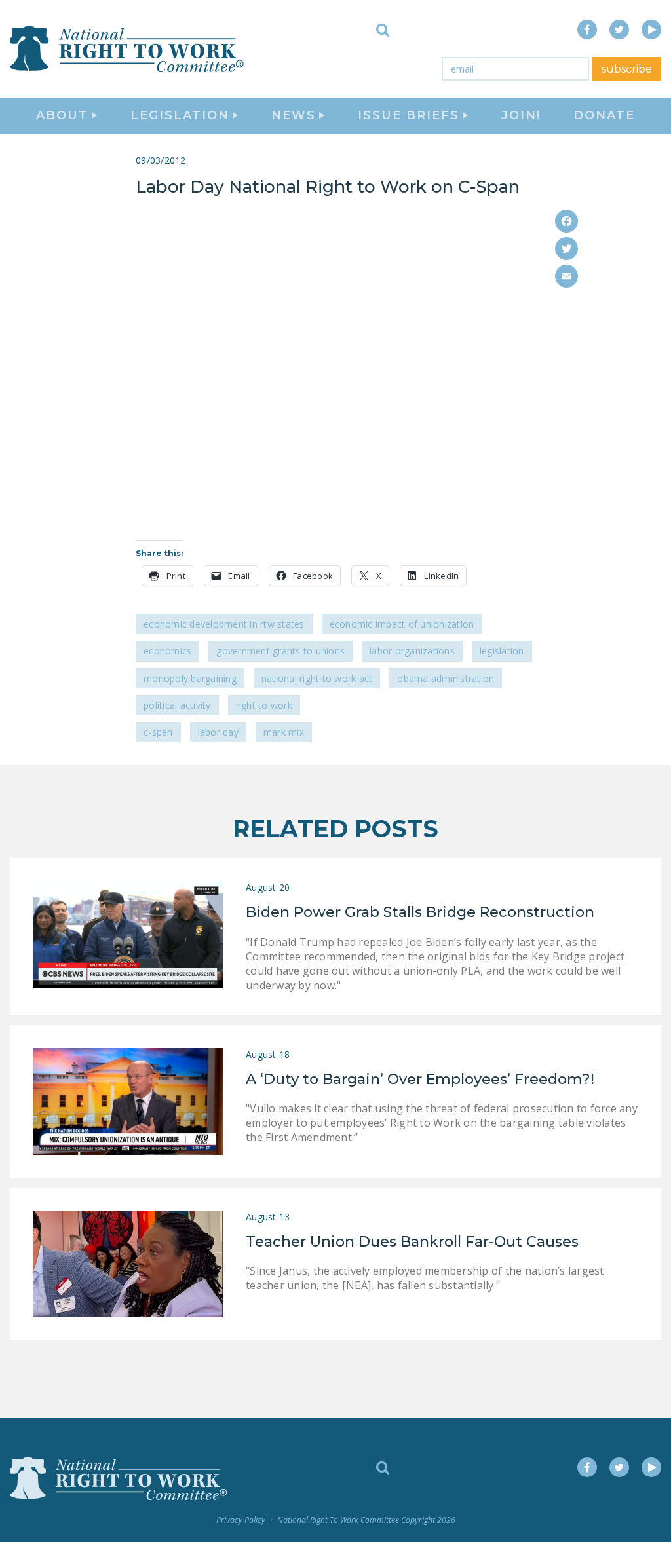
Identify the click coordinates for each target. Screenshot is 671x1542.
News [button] (293, 115)
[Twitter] (566, 248)
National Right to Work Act (317, 678)
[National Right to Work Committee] (128, 49)
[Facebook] (566, 221)
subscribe (627, 69)
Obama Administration (445, 678)
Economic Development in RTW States (224, 624)
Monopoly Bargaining (190, 678)
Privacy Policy (240, 1520)
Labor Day (218, 732)
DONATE (604, 115)
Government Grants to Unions (280, 651)
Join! (521, 115)
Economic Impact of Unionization (402, 624)
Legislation (502, 651)
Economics (167, 651)
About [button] (62, 115)
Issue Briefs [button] (408, 115)
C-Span (158, 732)
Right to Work (264, 705)
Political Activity (177, 705)
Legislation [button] (179, 115)
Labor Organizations (412, 651)
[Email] (566, 276)
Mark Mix (283, 732)
